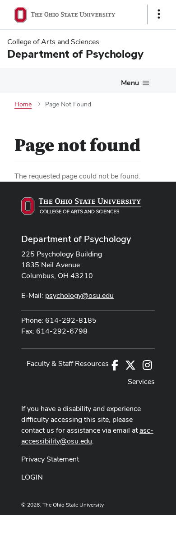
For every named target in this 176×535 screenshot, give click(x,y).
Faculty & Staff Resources (68, 363)
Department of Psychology (76, 239)
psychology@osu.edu (79, 295)
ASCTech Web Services (127, 522)
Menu (130, 82)
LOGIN (32, 477)
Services (141, 381)
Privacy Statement (50, 459)
